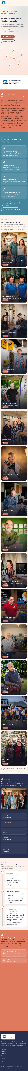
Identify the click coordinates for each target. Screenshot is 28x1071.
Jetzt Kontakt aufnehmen (9, 209)
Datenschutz (11, 1061)
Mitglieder (3, 1053)
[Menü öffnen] (25, 2)
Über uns (3, 1049)
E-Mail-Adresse (7, 988)
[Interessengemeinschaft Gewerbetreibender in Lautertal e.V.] (8, 1036)
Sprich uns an (9, 769)
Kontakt (3, 1058)
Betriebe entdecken (8, 41)
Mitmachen (4, 1051)
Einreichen (7, 1019)
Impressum (4, 1061)
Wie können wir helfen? (8, 995)
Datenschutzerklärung (15, 1009)
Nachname (5, 980)
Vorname (5, 971)
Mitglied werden (7, 36)
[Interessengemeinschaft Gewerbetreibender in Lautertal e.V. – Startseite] (7, 3)
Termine (3, 1056)
